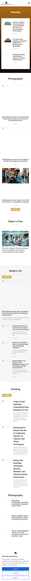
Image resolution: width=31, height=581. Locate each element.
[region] (15, 567)
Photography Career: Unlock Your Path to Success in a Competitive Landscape (15, 201)
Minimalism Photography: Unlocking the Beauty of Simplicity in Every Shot (20, 503)
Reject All (15, 577)
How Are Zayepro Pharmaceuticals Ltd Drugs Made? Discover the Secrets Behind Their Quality (18, 26)
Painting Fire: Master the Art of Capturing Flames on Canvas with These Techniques (20, 435)
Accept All (15, 569)
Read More (15, 33)
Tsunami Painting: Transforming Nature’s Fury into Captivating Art (19, 57)
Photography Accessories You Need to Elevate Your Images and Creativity (15, 160)
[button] (29, 3)
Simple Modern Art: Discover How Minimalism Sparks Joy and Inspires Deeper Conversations (20, 364)
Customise (15, 573)
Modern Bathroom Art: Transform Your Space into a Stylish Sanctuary (20, 327)
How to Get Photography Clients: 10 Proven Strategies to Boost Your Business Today (20, 533)
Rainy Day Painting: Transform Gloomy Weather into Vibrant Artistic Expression (20, 468)
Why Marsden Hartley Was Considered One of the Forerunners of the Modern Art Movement (15, 313)
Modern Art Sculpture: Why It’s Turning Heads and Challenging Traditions (20, 345)
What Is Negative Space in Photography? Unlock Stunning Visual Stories (20, 517)
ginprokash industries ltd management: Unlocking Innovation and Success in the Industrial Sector (15, 118)
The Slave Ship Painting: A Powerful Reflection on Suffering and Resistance (19, 42)
